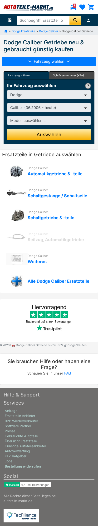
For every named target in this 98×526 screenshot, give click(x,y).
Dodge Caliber (48, 30)
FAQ (67, 373)
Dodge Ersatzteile (23, 30)
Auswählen (49, 134)
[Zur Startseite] (6, 30)
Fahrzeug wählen (49, 61)
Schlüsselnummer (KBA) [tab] (68, 75)
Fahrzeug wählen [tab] (19, 75)
